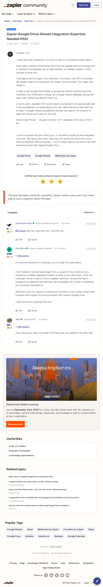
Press (54, 563)
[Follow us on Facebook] (46, 575)
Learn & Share (25, 13)
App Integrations (51, 567)
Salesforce (43, 536)
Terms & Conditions (40, 553)
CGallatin (20, 53)
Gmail (30, 529)
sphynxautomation (23, 223)
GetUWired (20, 248)
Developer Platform (38, 563)
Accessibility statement (61, 553)
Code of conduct (17, 446)
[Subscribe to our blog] (57, 575)
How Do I (29, 21)
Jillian (17, 319)
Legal (86, 583)
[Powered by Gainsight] (51, 548)
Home (7, 21)
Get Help (6, 13)
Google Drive (23, 155)
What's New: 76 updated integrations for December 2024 (31, 476)
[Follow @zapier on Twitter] (62, 575)
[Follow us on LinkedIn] (51, 575)
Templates (88, 563)
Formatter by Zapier (74, 529)
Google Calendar (76, 536)
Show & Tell (14, 493)
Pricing (13, 563)
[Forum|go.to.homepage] (26, 5)
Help (22, 563)
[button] (83, 5)
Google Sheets (42, 155)
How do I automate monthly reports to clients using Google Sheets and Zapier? (39, 505)
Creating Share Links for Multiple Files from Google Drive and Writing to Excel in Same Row (44, 497)
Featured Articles (16, 485)
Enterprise (74, 563)
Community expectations (21, 455)
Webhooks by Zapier (65, 155)
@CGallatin (20, 230)
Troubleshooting (16, 501)
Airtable (29, 536)
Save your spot (15, 424)
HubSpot (58, 536)
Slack (91, 529)
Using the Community (19, 450)
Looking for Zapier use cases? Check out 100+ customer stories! (33, 481)
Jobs (62, 563)
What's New (45, 13)
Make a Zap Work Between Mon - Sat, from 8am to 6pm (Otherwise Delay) (38, 489)
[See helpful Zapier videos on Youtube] (67, 575)
